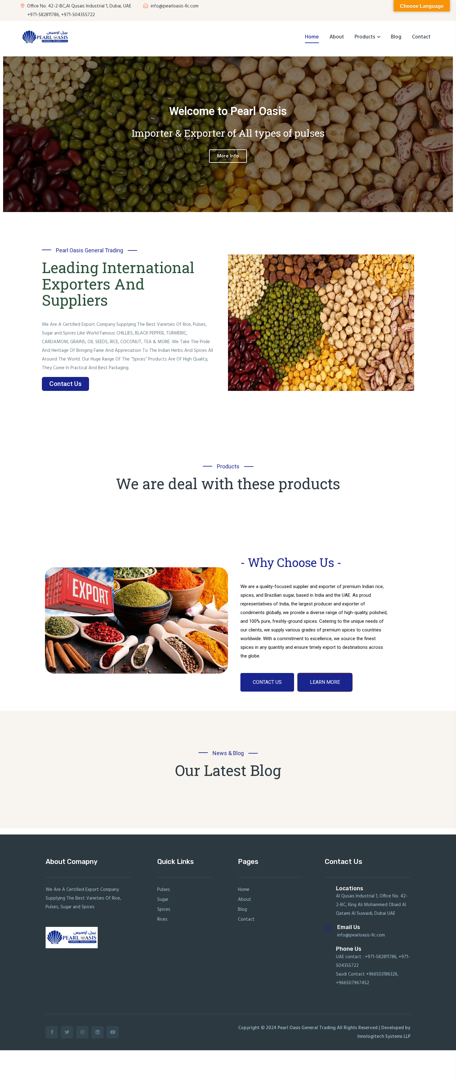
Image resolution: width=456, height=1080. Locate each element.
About (336, 37)
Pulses (163, 889)
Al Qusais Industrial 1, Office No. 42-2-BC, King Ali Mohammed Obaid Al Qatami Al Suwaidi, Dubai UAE (372, 904)
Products (365, 37)
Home (312, 37)
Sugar (162, 899)
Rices (162, 919)
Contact (421, 37)
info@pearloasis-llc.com (174, 6)
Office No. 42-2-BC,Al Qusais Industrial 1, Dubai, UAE (78, 6)
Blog (396, 37)
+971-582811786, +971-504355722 (60, 15)
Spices (163, 909)
